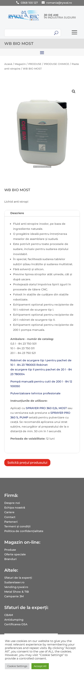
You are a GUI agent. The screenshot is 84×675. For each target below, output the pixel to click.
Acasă (8, 64)
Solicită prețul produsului (27, 462)
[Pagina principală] (23, 20)
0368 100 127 (29, 2)
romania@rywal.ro (59, 2)
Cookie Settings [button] (17, 666)
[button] (73, 91)
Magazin (20, 64)
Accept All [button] (40, 666)
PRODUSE (34, 64)
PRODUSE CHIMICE (56, 64)
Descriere (17, 213)
